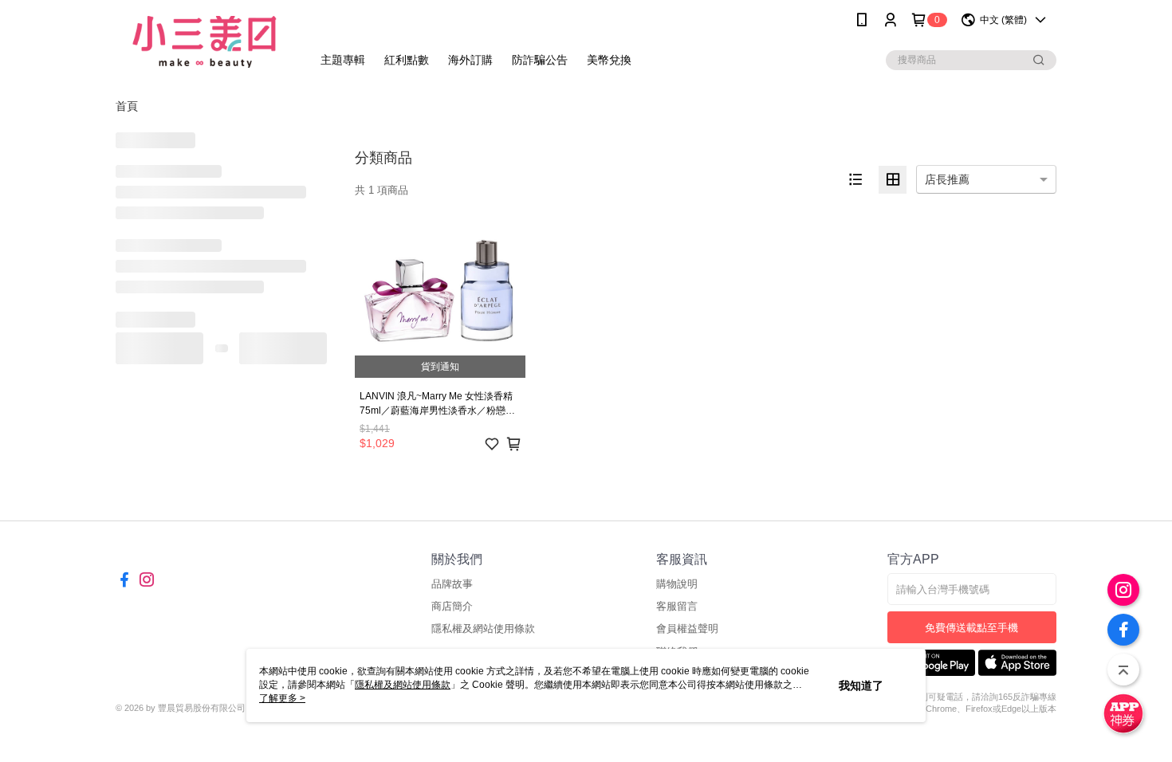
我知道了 (861, 685)
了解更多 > (282, 698)
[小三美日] (204, 42)
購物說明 (677, 584)
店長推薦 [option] (947, 179)
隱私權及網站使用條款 (483, 628)
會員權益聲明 (687, 628)
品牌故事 (452, 584)
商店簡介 (452, 606)
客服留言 (677, 606)
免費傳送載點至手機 (971, 628)
